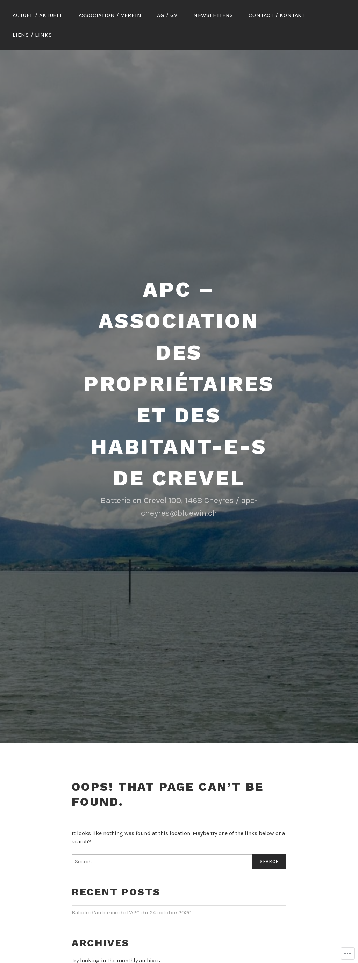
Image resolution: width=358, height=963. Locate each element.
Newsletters (213, 15)
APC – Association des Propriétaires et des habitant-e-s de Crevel (179, 384)
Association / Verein (110, 15)
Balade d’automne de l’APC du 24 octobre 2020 (132, 912)
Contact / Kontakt (277, 15)
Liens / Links (32, 34)
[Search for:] (179, 861)
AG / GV (167, 15)
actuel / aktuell (38, 15)
